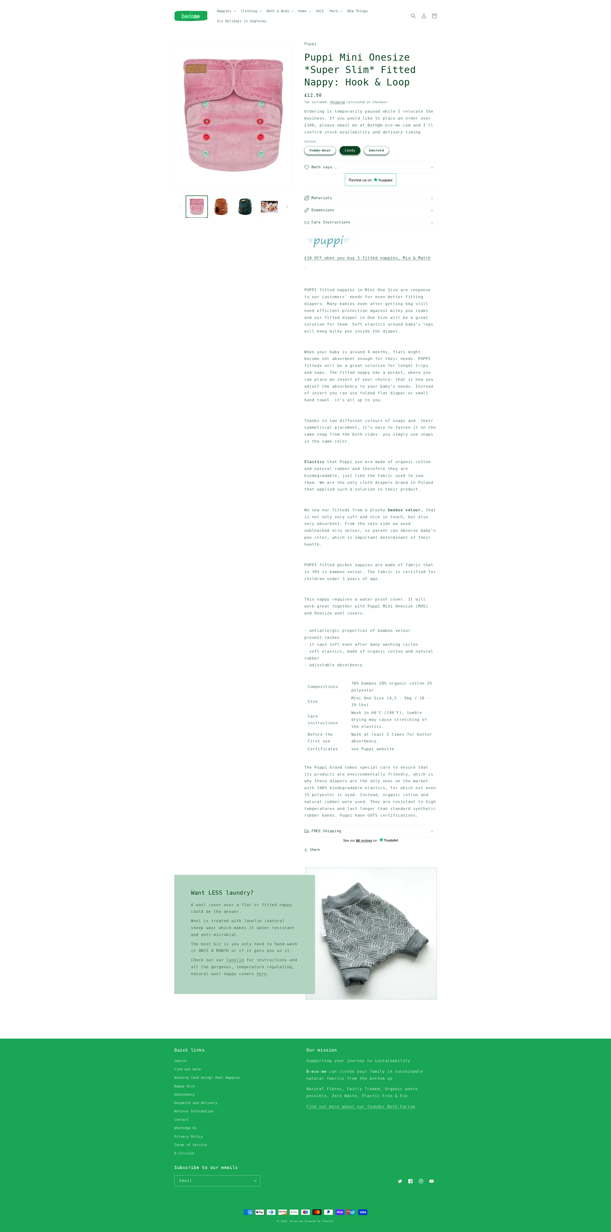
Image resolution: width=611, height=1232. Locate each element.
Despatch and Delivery (195, 1103)
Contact (181, 1119)
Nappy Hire (184, 1086)
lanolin (235, 960)
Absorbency (184, 1094)
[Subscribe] (254, 1180)
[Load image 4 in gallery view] (269, 206)
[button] (226, 11)
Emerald (376, 150)
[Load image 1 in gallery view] (197, 206)
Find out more (187, 1069)
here (262, 974)
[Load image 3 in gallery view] (245, 206)
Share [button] (315, 849)
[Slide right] (287, 206)
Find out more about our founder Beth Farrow (360, 1106)
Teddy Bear (320, 150)
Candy (350, 150)
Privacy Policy (188, 1136)
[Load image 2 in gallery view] (221, 206)
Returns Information (193, 1111)
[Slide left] (179, 206)
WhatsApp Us (185, 1128)
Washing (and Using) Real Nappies (207, 1077)
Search (180, 1061)
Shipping (337, 102)
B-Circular (184, 1153)
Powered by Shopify (319, 1221)
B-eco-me (296, 1221)
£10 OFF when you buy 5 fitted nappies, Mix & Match (367, 258)
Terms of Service (190, 1145)
